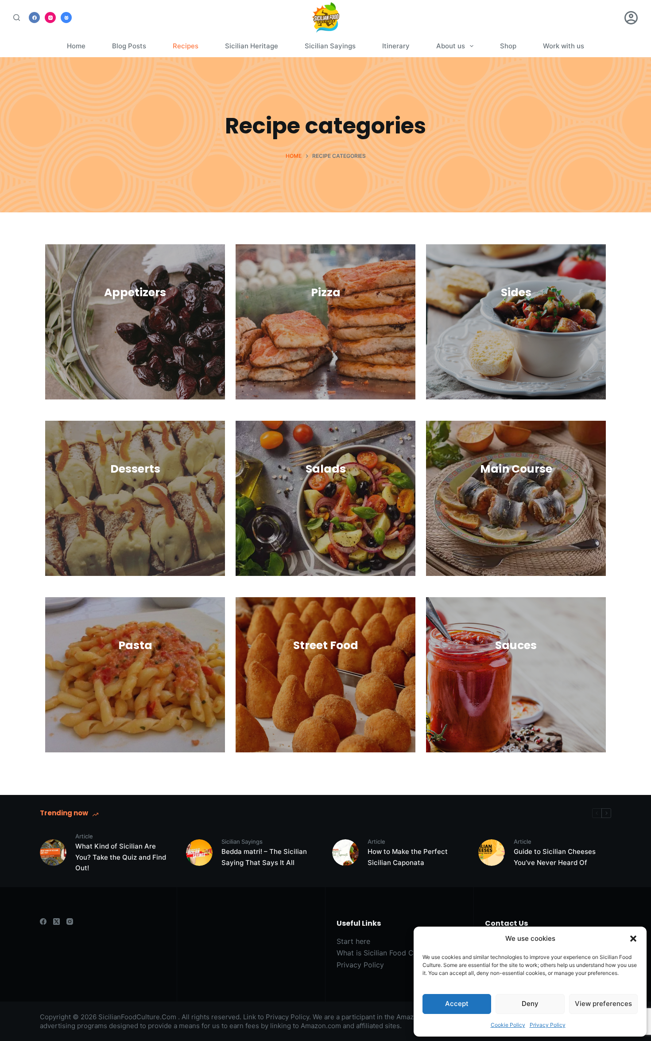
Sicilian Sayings (330, 46)
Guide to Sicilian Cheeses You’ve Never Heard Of (555, 857)
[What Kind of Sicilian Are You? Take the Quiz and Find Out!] (53, 852)
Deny (530, 1003)
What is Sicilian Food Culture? (386, 952)
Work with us (563, 46)
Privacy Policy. (288, 1017)
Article (84, 836)
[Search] (16, 17)
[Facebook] (34, 17)
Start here (353, 941)
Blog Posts (129, 46)
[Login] (631, 17)
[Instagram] (50, 17)
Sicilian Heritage (251, 46)
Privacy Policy (548, 1024)
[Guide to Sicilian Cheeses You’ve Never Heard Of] (491, 852)
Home (76, 46)
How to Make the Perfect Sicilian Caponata (408, 857)
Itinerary (396, 46)
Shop (508, 46)
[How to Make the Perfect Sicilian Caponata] (345, 852)
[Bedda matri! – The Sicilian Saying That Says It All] (199, 852)
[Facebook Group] (66, 17)
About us (450, 46)
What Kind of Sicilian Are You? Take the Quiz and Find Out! (120, 857)
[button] (633, 938)
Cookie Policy (508, 1024)
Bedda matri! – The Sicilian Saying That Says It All (264, 857)
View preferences (603, 1003)
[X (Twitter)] (56, 921)
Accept (457, 1003)
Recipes (185, 46)
